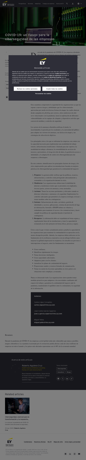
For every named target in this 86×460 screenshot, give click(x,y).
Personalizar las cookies (43, 93)
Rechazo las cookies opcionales (27, 89)
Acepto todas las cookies (54, 89)
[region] (43, 78)
